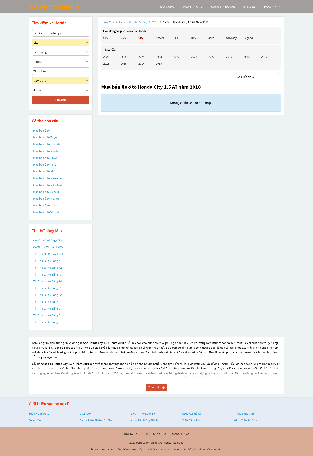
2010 (155, 22)
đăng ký (249, 6)
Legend (248, 38)
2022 (176, 57)
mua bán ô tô (193, 6)
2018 (247, 57)
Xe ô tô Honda (128, 22)
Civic (123, 38)
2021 (194, 57)
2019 (229, 57)
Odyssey (231, 38)
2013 (159, 63)
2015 (124, 63)
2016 (106, 63)
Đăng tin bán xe (223, 6)
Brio (176, 38)
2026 (106, 57)
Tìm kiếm (61, 100)
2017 (264, 57)
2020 (211, 57)
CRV (105, 38)
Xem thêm (155, 387)
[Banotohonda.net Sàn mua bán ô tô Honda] (61, 6)
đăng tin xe (181, 434)
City (145, 22)
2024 (141, 57)
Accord (160, 38)
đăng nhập (272, 6)
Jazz (211, 38)
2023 (159, 57)
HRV (193, 38)
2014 (141, 63)
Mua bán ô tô (41, 130)
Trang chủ (107, 22)
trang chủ (166, 6)
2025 (124, 57)
